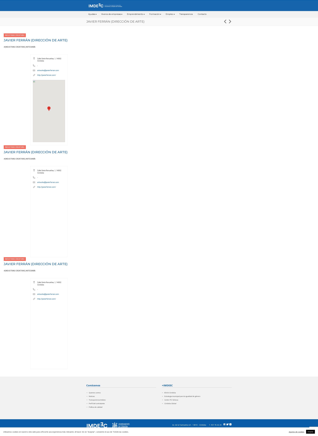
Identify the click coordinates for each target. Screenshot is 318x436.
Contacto (202, 14)
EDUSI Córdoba (170, 393)
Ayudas (91, 14)
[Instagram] (230, 424)
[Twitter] (227, 424)
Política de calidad (95, 407)
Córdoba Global (170, 403)
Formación (154, 14)
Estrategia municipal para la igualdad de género (182, 396)
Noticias (92, 396)
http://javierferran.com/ (46, 75)
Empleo (169, 14)
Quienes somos (95, 393)
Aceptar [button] (310, 432)
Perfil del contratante (97, 403)
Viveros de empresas (111, 14)
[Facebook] (224, 424)
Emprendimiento (135, 14)
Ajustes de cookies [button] (296, 432)
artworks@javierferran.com (48, 70)
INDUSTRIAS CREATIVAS (14, 35)
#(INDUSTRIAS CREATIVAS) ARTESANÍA (19, 47)
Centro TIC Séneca (171, 400)
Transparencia (186, 14)
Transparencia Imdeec (97, 400)
